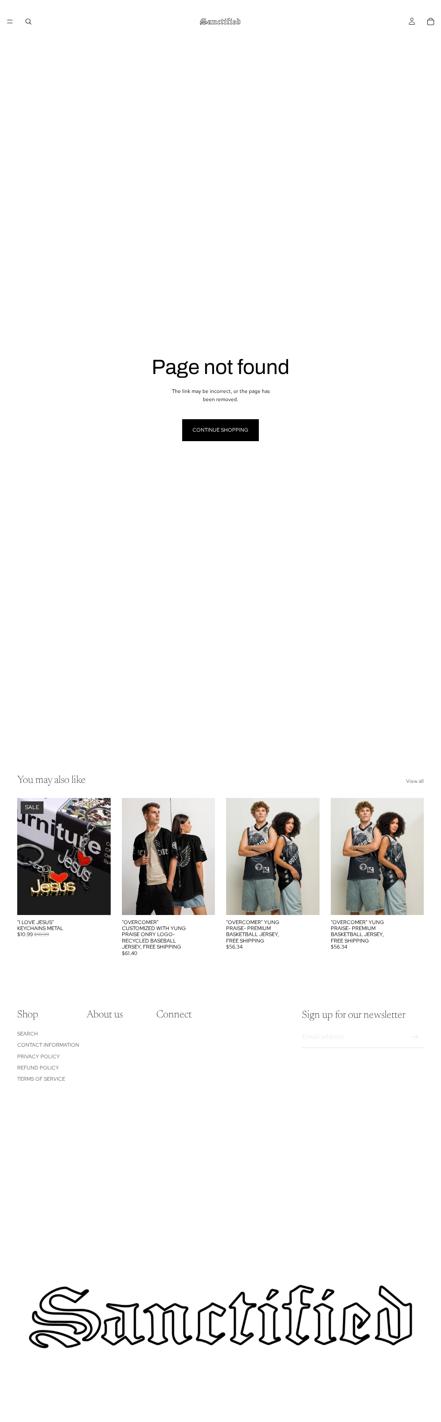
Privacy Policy (38, 1056)
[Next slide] (101, 856)
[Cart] (430, 21)
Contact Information (48, 1045)
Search (27, 1033)
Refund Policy (38, 1067)
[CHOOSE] (97, 901)
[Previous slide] (26, 856)
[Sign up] (415, 1037)
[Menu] (10, 21)
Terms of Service (41, 1079)
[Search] (28, 21)
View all (415, 781)
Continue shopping (220, 430)
